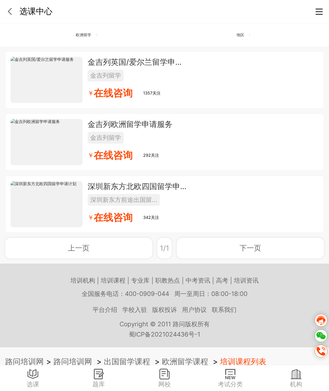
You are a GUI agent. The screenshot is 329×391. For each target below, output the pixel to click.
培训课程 (113, 280)
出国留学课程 (127, 361)
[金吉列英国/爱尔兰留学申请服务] (47, 80)
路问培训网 (24, 361)
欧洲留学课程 (185, 361)
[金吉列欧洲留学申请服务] (47, 142)
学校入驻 (134, 309)
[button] (86, 34)
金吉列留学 (105, 75)
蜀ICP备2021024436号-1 (164, 334)
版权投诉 (164, 309)
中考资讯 (198, 280)
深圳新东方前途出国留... (123, 199)
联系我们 (224, 309)
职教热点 (167, 280)
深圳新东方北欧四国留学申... (137, 186)
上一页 (78, 248)
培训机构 (82, 280)
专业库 (140, 280)
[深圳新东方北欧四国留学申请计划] (47, 204)
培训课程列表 (243, 361)
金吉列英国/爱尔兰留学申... (134, 62)
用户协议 (194, 309)
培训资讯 (246, 280)
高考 (222, 280)
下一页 (250, 248)
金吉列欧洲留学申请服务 (130, 124)
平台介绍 (105, 309)
